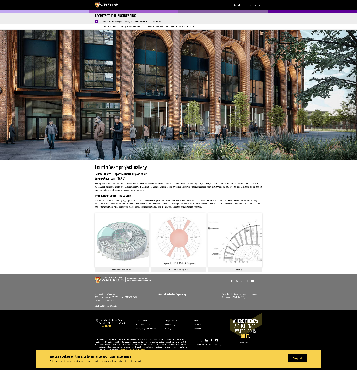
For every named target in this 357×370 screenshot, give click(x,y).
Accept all (297, 358)
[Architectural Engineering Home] (96, 21)
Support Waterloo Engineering (172, 294)
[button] (239, 5)
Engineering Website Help (233, 297)
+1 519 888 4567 (105, 326)
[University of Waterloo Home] (107, 5)
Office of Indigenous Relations (133, 349)
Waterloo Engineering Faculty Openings (239, 293)
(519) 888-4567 (108, 300)
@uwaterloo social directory (209, 344)
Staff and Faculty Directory (107, 305)
